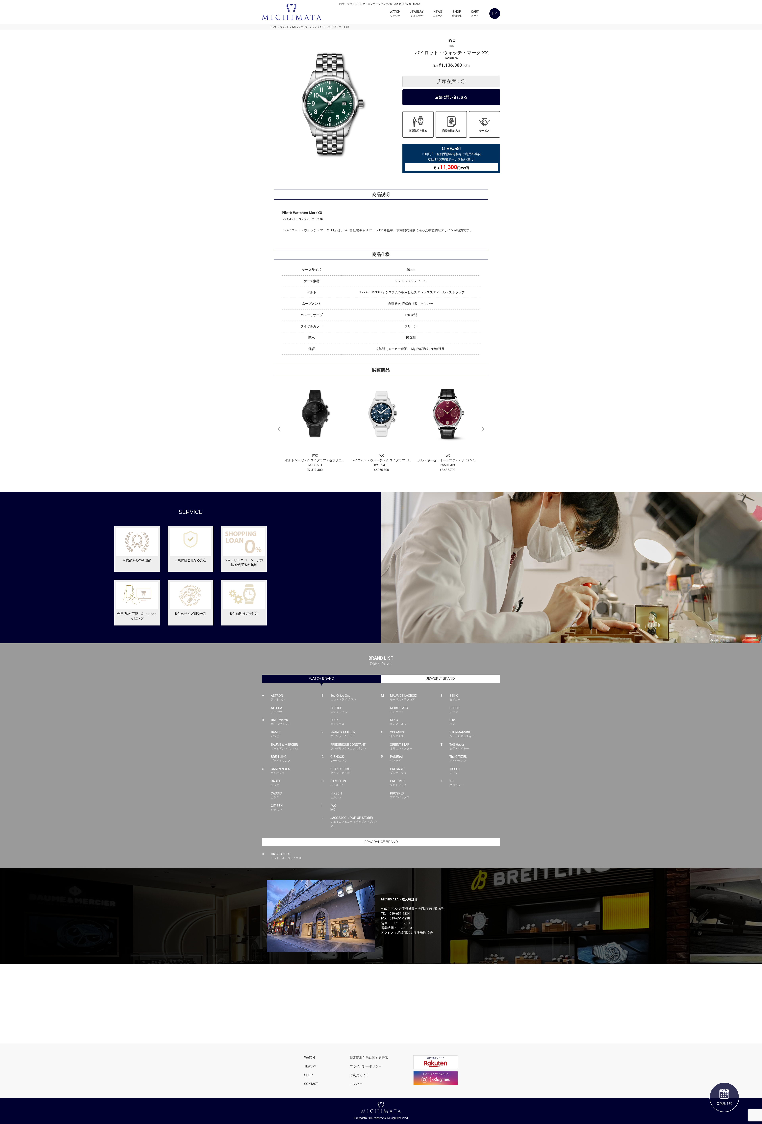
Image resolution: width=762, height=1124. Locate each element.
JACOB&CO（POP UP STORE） (354, 821)
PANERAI (396, 758)
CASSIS (276, 795)
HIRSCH (336, 795)
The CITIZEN (458, 758)
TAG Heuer (459, 746)
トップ (273, 27)
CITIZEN (277, 807)
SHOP (457, 13)
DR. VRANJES (286, 856)
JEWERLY (440, 678)
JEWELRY (416, 13)
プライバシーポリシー (366, 1066)
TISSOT (454, 770)
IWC (333, 807)
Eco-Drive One (343, 697)
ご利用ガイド (359, 1075)
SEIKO (455, 697)
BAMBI (276, 734)
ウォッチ (284, 27)
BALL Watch (280, 721)
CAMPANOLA (280, 770)
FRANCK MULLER (342, 734)
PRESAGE (398, 770)
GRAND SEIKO (341, 770)
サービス (484, 130)
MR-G (399, 721)
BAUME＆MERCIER (285, 746)
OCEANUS (397, 734)
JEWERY (310, 1066)
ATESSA (276, 709)
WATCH (395, 13)
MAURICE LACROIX (403, 697)
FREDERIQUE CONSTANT (348, 746)
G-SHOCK (338, 758)
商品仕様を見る (451, 130)
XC (456, 783)
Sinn (452, 721)
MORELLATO (399, 709)
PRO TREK (398, 783)
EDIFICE (338, 709)
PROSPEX (399, 795)
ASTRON (278, 697)
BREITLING (280, 758)
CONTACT (311, 1084)
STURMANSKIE (461, 734)
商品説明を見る (418, 130)
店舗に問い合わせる (451, 97)
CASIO (275, 783)
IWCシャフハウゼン (302, 27)
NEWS (438, 13)
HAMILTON (338, 783)
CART (475, 13)
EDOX (337, 721)
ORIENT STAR (401, 746)
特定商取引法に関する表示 (369, 1058)
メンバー (356, 1084)
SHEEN (454, 709)
